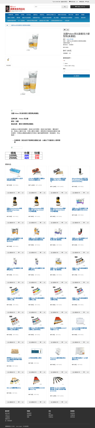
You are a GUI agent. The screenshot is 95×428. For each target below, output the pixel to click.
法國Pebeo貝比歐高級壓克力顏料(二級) (15, 298)
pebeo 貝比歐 (70, 39)
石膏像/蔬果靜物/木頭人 (57, 20)
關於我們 (7, 413)
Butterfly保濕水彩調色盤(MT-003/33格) (79, 328)
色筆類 (22, 14)
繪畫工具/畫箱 (10, 17)
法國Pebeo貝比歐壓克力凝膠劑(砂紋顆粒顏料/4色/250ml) (15, 240)
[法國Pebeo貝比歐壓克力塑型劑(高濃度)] (33, 41)
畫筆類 (17, 14)
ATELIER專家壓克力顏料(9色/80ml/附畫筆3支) (36, 179)
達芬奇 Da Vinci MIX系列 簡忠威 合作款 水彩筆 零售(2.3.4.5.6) (58, 389)
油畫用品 (35, 14)
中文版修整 (25, 426)
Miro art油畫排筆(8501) (14, 388)
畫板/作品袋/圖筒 (26, 17)
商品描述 (8, 65)
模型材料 (83, 17)
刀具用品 (76, 17)
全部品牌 (67, 20)
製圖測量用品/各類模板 (66, 17)
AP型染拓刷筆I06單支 (35, 358)
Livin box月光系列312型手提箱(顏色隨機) (15, 179)
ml (64, 60)
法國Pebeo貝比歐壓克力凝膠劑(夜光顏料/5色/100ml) (80, 209)
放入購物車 (76, 76)
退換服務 (29, 415)
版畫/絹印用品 (36, 17)
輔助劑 (77, 14)
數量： (64, 68)
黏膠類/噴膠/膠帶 (11, 20)
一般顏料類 (10, 14)
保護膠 (82, 14)
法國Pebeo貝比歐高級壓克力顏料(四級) (58, 298)
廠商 (50, 413)
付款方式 (7, 415)
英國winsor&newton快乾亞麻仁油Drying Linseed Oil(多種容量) (36, 210)
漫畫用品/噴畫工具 (51, 14)
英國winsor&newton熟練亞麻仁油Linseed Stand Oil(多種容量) (57, 210)
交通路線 (7, 417)
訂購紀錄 (72, 415)
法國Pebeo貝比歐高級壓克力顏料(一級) (80, 269)
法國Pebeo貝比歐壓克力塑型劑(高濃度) (20, 25)
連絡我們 (29, 413)
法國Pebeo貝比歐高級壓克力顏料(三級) (36, 298)
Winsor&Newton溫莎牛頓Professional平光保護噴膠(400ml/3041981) (80, 180)
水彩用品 (28, 14)
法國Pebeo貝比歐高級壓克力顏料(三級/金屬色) (15, 328)
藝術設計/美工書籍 (44, 20)
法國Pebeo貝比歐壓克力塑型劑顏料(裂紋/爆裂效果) (36, 239)
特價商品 (51, 417)
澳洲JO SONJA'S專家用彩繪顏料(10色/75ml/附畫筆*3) (58, 180)
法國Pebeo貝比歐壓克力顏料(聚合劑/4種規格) (58, 239)
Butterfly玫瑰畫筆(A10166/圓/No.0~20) (36, 388)
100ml (66, 63)
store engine (19, 426)
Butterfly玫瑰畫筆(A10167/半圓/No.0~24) (58, 328)
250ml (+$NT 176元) (70, 65)
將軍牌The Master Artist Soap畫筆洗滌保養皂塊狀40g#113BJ (14, 359)
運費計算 (7, 418)
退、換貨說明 (8, 420)
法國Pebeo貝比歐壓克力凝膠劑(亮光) (15, 269)
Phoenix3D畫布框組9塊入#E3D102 (58, 358)
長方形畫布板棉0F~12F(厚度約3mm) (80, 358)
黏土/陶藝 (56, 17)
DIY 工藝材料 (21, 20)
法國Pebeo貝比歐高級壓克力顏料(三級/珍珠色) (36, 328)
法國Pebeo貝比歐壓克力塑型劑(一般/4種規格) (58, 269)
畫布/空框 (71, 14)
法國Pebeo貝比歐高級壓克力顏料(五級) (80, 298)
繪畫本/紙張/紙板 (62, 14)
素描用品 (42, 14)
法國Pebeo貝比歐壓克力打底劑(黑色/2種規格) (80, 239)
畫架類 (18, 17)
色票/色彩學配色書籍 (32, 20)
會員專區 (72, 413)
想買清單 (72, 417)
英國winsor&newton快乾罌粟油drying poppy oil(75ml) (14, 210)
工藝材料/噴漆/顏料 (47, 17)
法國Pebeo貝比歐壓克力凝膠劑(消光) (36, 269)
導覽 (28, 417)
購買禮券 (51, 415)
